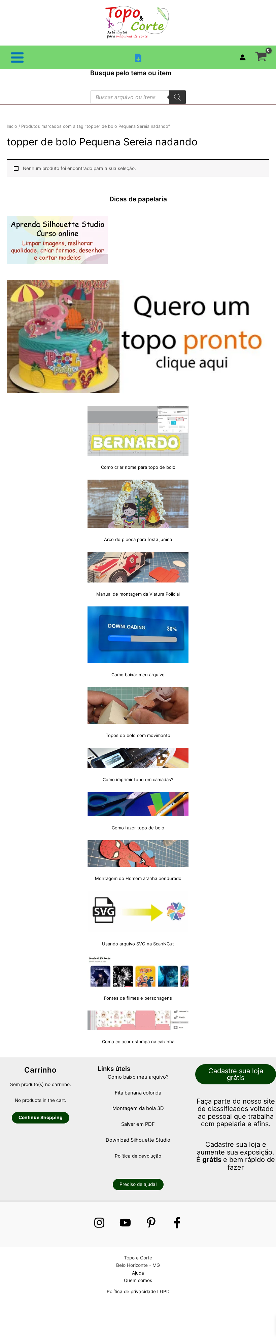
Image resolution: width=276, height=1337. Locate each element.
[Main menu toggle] (17, 57)
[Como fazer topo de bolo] (138, 804)
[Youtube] (125, 1222)
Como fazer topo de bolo (138, 827)
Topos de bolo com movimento (138, 735)
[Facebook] (177, 1222)
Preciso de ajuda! (138, 1184)
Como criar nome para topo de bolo (138, 467)
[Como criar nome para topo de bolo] (138, 431)
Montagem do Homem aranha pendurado (138, 878)
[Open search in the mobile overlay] (138, 97)
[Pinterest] (151, 1222)
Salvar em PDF (138, 1124)
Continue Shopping (41, 1117)
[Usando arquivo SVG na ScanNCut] (138, 912)
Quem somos (138, 1280)
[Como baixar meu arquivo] (138, 634)
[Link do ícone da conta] (243, 57)
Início (12, 126)
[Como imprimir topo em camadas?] (138, 758)
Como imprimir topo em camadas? (138, 779)
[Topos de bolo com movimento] (138, 705)
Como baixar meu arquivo (138, 674)
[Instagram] (99, 1222)
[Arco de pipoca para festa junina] (138, 504)
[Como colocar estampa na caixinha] (138, 1020)
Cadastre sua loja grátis (235, 1074)
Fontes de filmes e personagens (138, 998)
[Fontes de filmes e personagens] (138, 971)
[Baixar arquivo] (138, 58)
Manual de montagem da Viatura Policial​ (138, 594)
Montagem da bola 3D (138, 1108)
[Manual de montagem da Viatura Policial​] (138, 567)
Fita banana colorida (138, 1093)
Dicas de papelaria (138, 199)
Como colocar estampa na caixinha (138, 1041)
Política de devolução (138, 1156)
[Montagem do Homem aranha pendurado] (138, 853)
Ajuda (138, 1273)
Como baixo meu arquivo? (138, 1077)
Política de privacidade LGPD (138, 1291)
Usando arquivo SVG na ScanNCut (138, 943)
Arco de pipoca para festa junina (138, 539)
